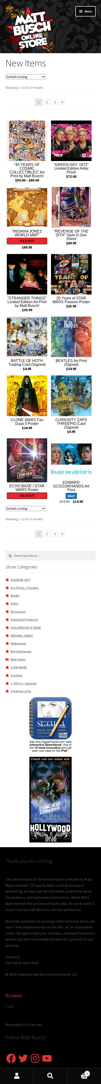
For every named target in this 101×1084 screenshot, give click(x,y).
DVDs (14, 603)
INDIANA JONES (22, 635)
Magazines (18, 643)
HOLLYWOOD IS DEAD (26, 627)
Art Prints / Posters (25, 588)
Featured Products (24, 619)
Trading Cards (21, 691)
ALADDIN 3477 (21, 580)
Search (50, 1076)
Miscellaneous (21, 651)
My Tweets (13, 995)
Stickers (17, 675)
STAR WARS (19, 667)
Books (15, 595)
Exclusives (18, 611)
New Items (18, 659)
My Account (17, 1076)
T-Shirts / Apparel (23, 683)
